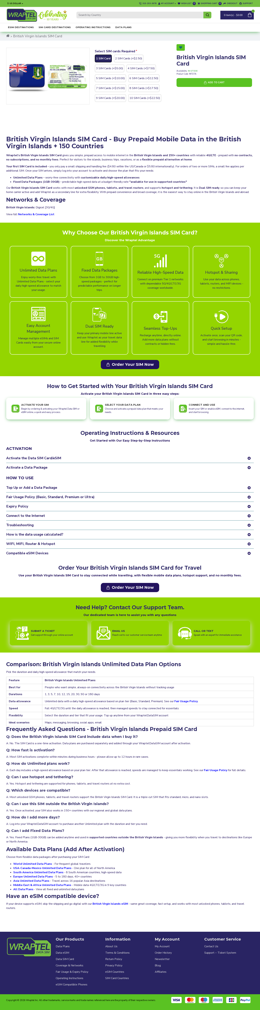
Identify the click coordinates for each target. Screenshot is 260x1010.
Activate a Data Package (26, 467)
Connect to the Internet (25, 515)
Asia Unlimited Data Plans (31, 881)
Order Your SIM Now (133, 364)
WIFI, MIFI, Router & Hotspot (30, 543)
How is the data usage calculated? (34, 534)
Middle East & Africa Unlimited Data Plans (42, 885)
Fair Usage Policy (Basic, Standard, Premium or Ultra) (50, 497)
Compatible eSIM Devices (27, 553)
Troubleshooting (20, 525)
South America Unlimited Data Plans (38, 872)
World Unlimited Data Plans (32, 864)
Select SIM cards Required (115, 51)
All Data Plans (23, 889)
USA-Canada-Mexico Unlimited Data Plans (42, 868)
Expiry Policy (17, 506)
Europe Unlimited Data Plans (33, 877)
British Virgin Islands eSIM (110, 904)
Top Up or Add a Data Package (31, 487)
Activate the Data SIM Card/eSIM (33, 458)
